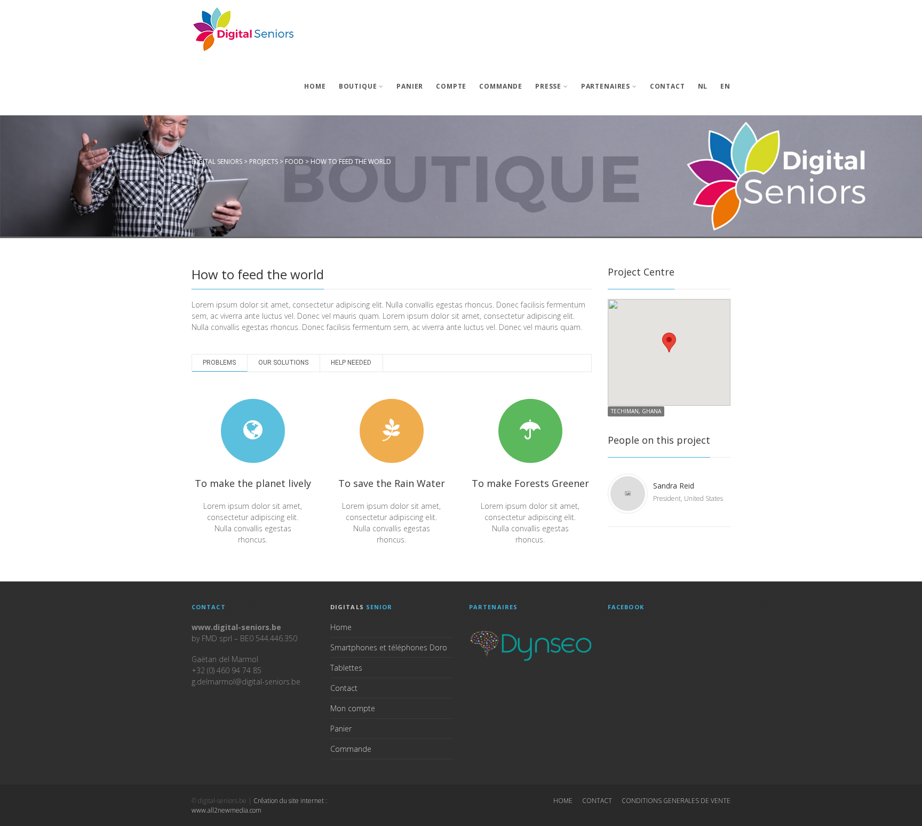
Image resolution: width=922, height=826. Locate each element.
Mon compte (352, 708)
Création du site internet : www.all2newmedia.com (259, 805)
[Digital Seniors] (245, 29)
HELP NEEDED (351, 362)
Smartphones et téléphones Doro (388, 647)
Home (314, 86)
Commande (500, 86)
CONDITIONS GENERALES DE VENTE (676, 800)
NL (703, 86)
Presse (548, 86)
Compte (451, 86)
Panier (409, 86)
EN (725, 86)
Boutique (358, 86)
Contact (667, 86)
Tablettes (346, 668)
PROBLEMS (219, 362)
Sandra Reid (673, 486)
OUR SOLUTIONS (283, 362)
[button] (669, 342)
